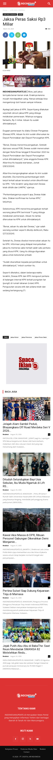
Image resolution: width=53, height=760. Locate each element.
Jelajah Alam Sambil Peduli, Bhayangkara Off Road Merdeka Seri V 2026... (26, 427)
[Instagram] (23, 739)
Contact (26, 752)
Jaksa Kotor (15, 337)
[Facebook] (5, 35)
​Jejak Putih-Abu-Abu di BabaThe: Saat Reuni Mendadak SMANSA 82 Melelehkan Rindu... (26, 649)
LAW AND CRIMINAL (17, 10)
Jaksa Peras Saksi (41, 337)
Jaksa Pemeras (27, 337)
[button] (4, 3)
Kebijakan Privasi (11, 749)
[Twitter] (11, 35)
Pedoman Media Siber (29, 749)
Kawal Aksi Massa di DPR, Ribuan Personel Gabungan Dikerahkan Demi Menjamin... (25, 538)
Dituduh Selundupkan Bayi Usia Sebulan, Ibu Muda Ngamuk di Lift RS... (24, 483)
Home (5, 10)
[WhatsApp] (18, 35)
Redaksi (6, 434)
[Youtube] (37, 739)
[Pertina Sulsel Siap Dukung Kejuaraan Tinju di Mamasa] (26, 575)
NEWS (20, 14)
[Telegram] (24, 35)
